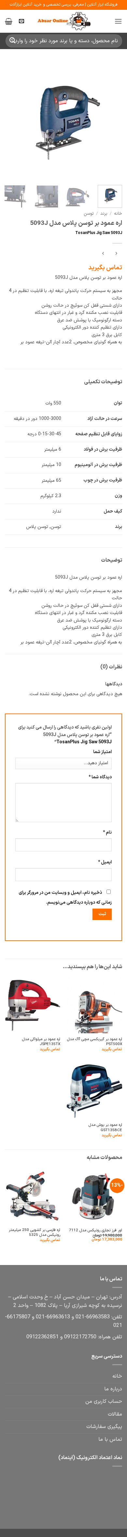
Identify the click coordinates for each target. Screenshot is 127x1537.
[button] (118, 21)
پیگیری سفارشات (104, 1427)
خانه (118, 213)
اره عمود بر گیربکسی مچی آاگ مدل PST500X (94, 1042)
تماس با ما (110, 1439)
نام (107, 832)
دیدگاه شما (100, 777)
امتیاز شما (102, 752)
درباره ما (113, 1389)
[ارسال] (12, 40)
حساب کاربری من (103, 1401)
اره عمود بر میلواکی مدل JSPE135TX (41, 1042)
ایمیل (105, 862)
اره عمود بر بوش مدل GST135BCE (105, 1128)
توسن (89, 213)
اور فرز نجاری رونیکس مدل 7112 (95, 1230)
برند (103, 213)
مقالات (115, 1414)
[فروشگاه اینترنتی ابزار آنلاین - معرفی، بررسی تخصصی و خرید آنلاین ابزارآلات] (63, 21)
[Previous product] (103, 254)
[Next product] (116, 254)
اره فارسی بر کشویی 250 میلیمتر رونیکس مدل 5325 (34, 1233)
